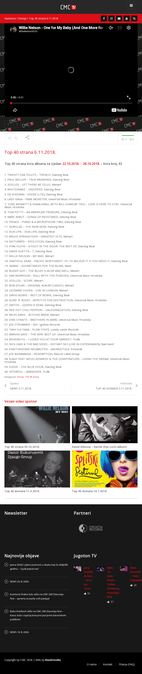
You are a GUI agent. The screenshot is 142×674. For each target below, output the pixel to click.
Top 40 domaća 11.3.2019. (22, 491)
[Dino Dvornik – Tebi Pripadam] (123, 568)
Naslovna (10, 18)
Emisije (22, 18)
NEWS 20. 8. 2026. (19, 581)
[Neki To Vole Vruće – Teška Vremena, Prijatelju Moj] (100, 568)
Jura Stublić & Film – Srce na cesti (88, 578)
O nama (92, 664)
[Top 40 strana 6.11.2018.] (73, 7)
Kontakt (107, 664)
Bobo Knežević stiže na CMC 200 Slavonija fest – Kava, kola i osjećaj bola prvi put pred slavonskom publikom (38, 615)
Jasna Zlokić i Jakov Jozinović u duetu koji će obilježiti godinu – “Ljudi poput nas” (39, 566)
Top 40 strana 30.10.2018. (22, 447)
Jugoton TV (85, 556)
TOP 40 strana (32, 376)
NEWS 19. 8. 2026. (19, 632)
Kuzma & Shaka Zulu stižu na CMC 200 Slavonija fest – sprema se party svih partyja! (36, 596)
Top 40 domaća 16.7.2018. (89, 491)
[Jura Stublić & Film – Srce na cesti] (77, 568)
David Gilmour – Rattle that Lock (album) (99, 447)
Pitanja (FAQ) (127, 664)
